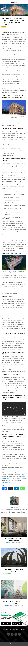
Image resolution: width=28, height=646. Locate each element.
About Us (8, 629)
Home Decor (8, 542)
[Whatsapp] (22, 488)
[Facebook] (5, 488)
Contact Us (15, 629)
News (3, 629)
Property (4, 26)
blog (14, 2)
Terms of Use (23, 629)
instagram (19, 635)
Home (3, 30)
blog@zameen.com (6, 482)
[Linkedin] (16, 488)
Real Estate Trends (7, 573)
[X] (10, 488)
